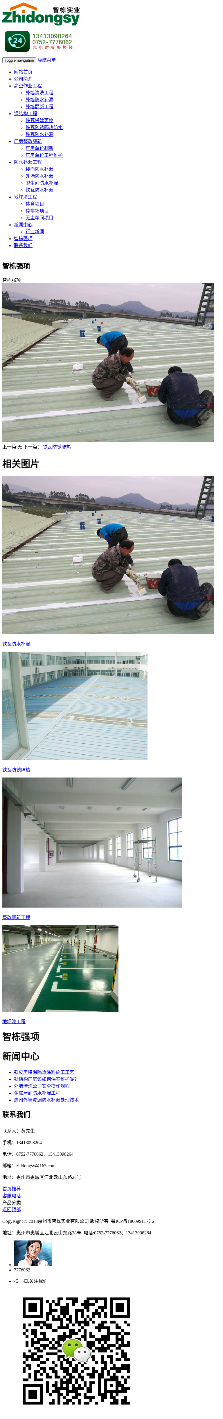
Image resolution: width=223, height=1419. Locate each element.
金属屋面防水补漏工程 (37, 1093)
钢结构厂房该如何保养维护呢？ (46, 1079)
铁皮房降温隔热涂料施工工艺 (44, 1072)
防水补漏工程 (28, 162)
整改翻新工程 (16, 917)
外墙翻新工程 (39, 106)
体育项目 (35, 203)
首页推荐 (11, 1188)
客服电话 (11, 1195)
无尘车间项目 (39, 217)
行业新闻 (35, 231)
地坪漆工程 (25, 196)
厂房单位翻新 (39, 148)
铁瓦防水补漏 (39, 134)
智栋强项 (23, 238)
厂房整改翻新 (28, 141)
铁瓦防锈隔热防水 (44, 127)
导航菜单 (46, 60)
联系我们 (23, 245)
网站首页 (23, 71)
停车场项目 (37, 210)
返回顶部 (11, 1209)
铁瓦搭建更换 (39, 120)
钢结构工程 (25, 113)
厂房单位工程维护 (44, 155)
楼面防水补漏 (39, 169)
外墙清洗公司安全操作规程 (42, 1086)
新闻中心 (23, 224)
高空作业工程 (28, 85)
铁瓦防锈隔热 (57, 446)
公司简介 (23, 78)
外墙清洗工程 (39, 92)
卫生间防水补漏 (42, 183)
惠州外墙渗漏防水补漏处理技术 (46, 1100)
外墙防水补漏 (39, 99)
